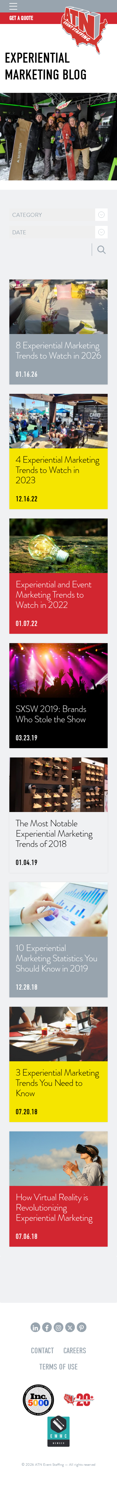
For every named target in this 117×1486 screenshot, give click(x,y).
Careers (74, 1350)
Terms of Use (58, 1366)
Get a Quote (21, 18)
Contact (42, 1350)
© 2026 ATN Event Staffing (43, 1464)
